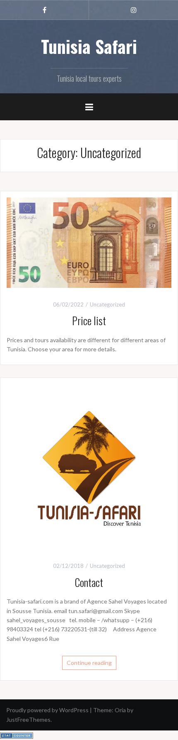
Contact (89, 582)
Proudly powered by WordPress (47, 709)
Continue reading (89, 662)
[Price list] (89, 241)
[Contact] (89, 465)
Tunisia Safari (89, 46)
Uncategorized (107, 304)
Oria (120, 709)
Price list (89, 320)
